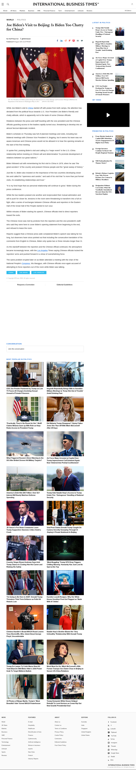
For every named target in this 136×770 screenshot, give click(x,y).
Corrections (58, 738)
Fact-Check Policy (60, 745)
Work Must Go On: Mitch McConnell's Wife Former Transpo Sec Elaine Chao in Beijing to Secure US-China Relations (65, 668)
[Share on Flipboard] (70, 41)
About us (57, 722)
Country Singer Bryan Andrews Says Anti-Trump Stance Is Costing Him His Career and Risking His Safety (24, 564)
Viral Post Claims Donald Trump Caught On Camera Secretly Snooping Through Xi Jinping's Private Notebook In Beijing (64, 530)
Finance (30, 735)
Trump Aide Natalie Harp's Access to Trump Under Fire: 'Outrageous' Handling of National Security (65, 495)
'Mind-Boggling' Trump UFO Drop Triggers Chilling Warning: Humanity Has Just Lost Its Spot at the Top (65, 564)
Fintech (30, 755)
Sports (4, 752)
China (30, 108)
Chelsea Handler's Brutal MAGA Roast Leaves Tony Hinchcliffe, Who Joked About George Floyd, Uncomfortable (25, 634)
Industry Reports (33, 758)
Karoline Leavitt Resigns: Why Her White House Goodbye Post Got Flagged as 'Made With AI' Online (64, 599)
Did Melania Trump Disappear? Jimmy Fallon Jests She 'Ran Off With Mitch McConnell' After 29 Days (65, 425)
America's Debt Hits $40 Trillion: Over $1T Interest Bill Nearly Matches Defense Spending (23, 495)
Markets (22, 11)
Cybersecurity (32, 738)
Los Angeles (42, 250)
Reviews (89, 11)
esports (30, 749)
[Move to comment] (82, 41)
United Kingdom (86, 732)
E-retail (30, 722)
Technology (5, 742)
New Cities (31, 752)
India (82, 725)
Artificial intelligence (34, 742)
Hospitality (31, 725)
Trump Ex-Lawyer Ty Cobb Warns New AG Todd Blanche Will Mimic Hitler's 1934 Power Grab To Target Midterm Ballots (24, 668)
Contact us (58, 725)
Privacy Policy (59, 732)
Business (31, 11)
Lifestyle (81, 11)
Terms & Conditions (61, 728)
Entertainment (70, 11)
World (5, 11)
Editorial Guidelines (64, 285)
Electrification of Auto (34, 732)
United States (85, 735)
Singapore (84, 728)
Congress (26, 263)
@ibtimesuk (26, 39)
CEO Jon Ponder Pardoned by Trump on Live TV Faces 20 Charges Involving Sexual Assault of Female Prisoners (24, 391)
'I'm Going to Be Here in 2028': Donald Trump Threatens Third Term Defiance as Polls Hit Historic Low (24, 599)
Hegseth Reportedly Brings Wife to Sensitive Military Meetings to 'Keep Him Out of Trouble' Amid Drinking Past (65, 391)
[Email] (78, 41)
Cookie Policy (59, 735)
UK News (13, 11)
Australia (84, 722)
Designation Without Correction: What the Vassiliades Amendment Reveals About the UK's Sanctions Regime (104, 190)
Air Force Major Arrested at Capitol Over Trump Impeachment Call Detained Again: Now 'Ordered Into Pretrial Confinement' (63, 460)
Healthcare (31, 728)
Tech (60, 11)
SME (38, 11)
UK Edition (128, 11)
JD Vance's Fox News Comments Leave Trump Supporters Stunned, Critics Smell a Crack (23, 530)
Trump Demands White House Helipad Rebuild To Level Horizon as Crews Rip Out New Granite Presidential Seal (64, 703)
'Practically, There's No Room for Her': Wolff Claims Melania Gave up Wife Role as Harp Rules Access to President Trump (24, 425)
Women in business (34, 745)
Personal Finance (49, 11)
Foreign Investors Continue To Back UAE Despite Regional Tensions (105, 151)
